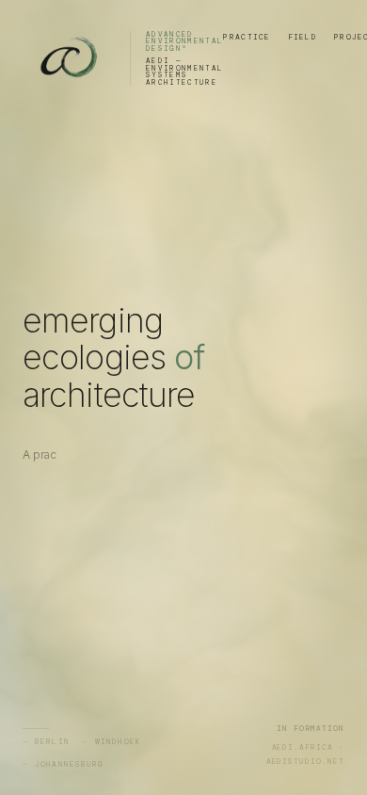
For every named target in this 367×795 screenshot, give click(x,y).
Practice (246, 36)
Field (302, 36)
